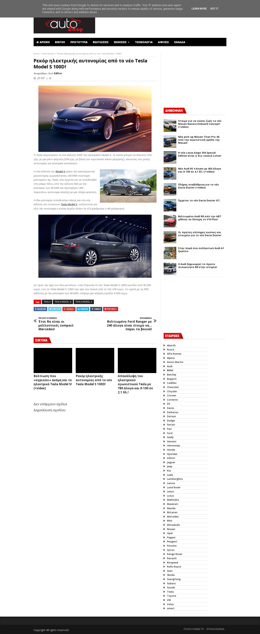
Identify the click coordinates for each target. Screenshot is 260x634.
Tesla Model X (48, 53)
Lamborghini (175, 479)
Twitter (56, 308)
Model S (60, 171)
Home (37, 53)
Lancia (171, 483)
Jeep (169, 466)
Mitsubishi (173, 525)
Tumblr (97, 308)
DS (168, 403)
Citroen (171, 395)
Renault (172, 558)
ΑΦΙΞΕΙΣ (163, 42)
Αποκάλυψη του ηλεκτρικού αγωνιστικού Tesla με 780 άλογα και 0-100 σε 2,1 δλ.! (135, 384)
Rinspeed (172, 562)
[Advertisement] (162, 23)
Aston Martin (175, 362)
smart (171, 608)
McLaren (172, 512)
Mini (169, 520)
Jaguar (171, 462)
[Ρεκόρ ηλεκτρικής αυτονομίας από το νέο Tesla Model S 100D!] (95, 360)
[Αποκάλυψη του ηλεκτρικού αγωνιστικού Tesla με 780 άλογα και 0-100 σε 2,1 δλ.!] (137, 360)
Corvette (172, 399)
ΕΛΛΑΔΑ (179, 42)
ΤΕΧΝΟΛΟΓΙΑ (144, 42)
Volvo (170, 604)
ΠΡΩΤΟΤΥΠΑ (79, 42)
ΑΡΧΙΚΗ (45, 42)
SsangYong (174, 579)
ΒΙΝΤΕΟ (60, 42)
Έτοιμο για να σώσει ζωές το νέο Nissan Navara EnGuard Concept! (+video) (199, 124)
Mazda (171, 508)
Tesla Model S (63, 302)
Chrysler (172, 391)
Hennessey (173, 445)
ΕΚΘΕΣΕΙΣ (120, 42)
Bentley (171, 374)
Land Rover (174, 487)
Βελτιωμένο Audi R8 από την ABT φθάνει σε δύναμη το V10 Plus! (199, 218)
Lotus (170, 495)
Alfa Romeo (174, 353)
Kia (169, 470)
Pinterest (112, 308)
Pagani (171, 537)
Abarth (171, 345)
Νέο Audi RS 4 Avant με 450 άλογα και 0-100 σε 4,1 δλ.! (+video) (199, 170)
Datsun (171, 416)
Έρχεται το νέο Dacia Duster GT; (199, 200)
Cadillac (172, 383)
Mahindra (173, 499)
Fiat (169, 429)
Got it (214, 8)
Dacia (170, 408)
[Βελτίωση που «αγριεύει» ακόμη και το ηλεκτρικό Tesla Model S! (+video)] (53, 360)
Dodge (171, 420)
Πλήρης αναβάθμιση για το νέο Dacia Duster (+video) (198, 186)
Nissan (171, 529)
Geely (170, 437)
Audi (169, 366)
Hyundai (172, 454)
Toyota (171, 595)
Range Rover (174, 554)
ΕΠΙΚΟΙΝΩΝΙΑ (215, 629)
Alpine (171, 358)
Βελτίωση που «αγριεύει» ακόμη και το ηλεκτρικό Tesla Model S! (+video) (53, 382)
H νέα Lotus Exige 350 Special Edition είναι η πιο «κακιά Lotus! (199, 154)
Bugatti (172, 378)
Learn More (199, 8)
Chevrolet (173, 387)
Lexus (170, 491)
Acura (170, 349)
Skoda (171, 575)
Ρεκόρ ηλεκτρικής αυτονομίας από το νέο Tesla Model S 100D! (94, 380)
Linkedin (84, 308)
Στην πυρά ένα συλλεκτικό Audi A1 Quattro (201, 250)
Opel (170, 533)
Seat (170, 570)
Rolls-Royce (174, 566)
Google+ (70, 308)
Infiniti (171, 458)
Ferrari (171, 424)
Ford (169, 433)
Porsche (172, 545)
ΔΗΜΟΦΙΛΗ (174, 111)
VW (169, 600)
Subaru (171, 583)
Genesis (171, 441)
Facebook (41, 308)
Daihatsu (172, 412)
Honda (171, 449)
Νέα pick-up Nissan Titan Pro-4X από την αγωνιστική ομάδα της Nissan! (199, 139)
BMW (170, 370)
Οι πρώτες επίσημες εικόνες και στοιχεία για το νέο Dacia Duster (199, 234)
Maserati (172, 504)
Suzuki (171, 587)
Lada (170, 474)
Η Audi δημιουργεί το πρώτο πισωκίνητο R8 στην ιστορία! (197, 266)
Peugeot (172, 541)
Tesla (47, 302)
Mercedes (173, 516)
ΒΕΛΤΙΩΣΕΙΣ (101, 42)
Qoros (170, 550)
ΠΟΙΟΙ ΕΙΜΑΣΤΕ (194, 629)
